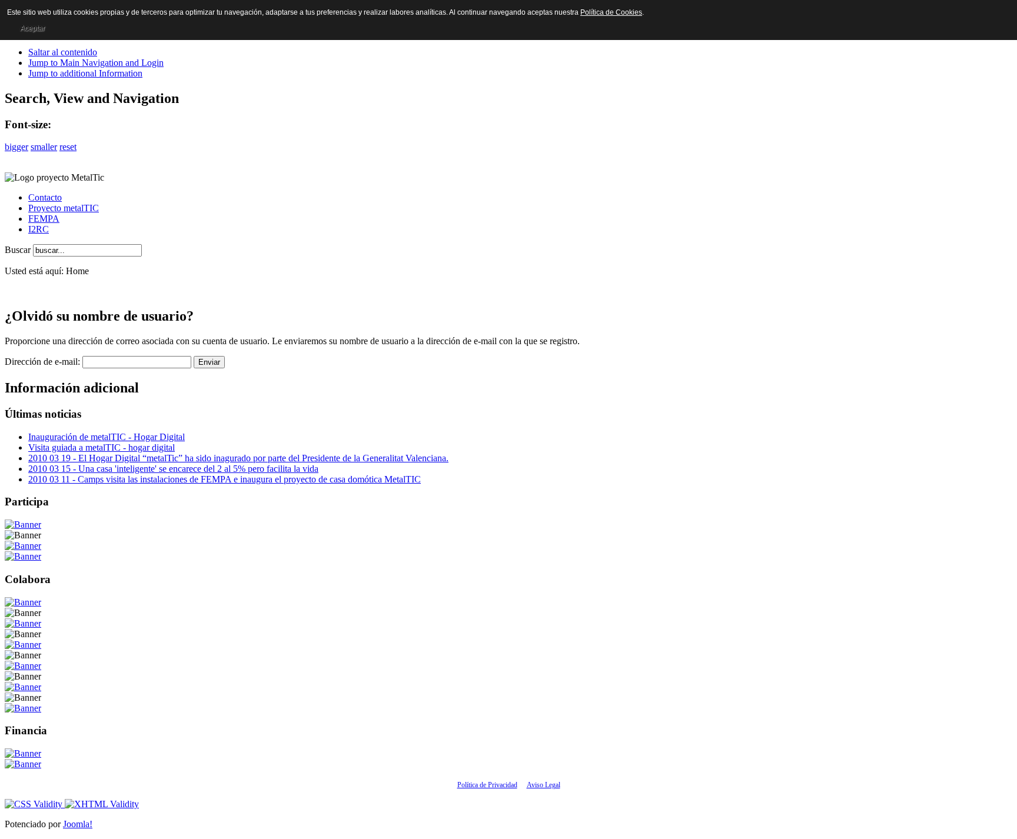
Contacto (45, 197)
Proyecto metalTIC (63, 208)
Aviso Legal (543, 785)
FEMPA (43, 219)
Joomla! (77, 824)
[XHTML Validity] (102, 804)
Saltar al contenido (62, 52)
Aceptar (32, 28)
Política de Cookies (611, 12)
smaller (44, 147)
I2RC (38, 229)
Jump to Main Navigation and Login (96, 63)
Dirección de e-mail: (42, 362)
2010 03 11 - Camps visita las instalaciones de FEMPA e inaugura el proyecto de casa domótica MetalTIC (224, 479)
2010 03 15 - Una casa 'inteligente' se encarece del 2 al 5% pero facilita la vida (173, 469)
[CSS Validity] (35, 804)
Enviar (209, 362)
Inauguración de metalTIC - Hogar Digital (106, 437)
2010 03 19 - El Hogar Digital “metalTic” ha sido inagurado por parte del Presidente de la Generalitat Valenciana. (238, 458)
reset (68, 147)
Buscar (19, 250)
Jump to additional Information (85, 73)
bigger (16, 147)
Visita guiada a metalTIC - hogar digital (101, 447)
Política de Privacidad (487, 785)
